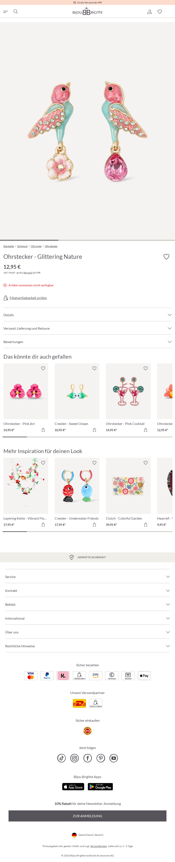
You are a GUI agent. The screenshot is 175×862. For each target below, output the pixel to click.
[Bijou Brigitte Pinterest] (100, 758)
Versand (27, 272)
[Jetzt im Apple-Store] (73, 786)
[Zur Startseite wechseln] (87, 11)
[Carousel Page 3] (63, 531)
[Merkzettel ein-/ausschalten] (43, 368)
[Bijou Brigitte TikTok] (61, 758)
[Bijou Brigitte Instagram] (74, 758)
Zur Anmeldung (87, 816)
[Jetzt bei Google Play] (100, 786)
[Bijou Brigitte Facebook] (87, 758)
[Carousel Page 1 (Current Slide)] (15, 531)
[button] (149, 12)
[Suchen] (15, 12)
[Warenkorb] (170, 12)
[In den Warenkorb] (43, 430)
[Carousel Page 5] (112, 531)
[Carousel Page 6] (136, 531)
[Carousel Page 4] (87, 531)
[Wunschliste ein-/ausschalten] (166, 257)
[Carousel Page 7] (160, 531)
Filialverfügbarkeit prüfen (28, 298)
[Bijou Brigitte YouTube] (113, 758)
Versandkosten (98, 846)
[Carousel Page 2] (39, 531)
